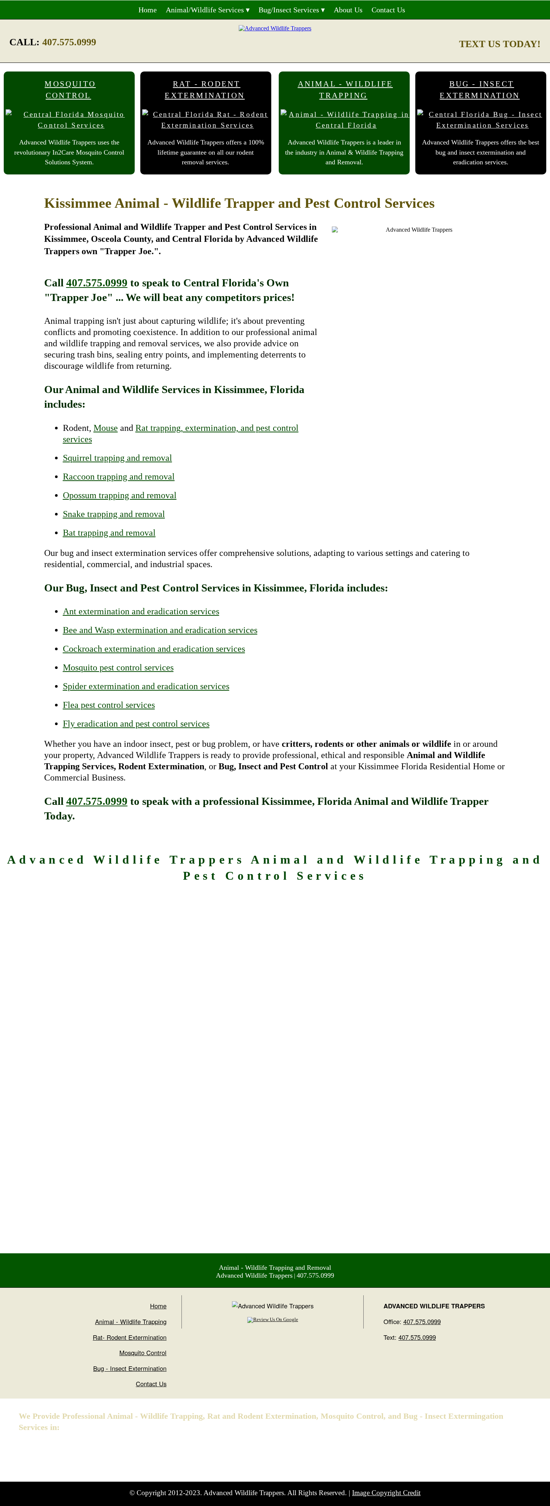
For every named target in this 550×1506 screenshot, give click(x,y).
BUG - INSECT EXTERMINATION (480, 89)
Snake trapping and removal (114, 514)
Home (147, 10)
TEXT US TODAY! (500, 44)
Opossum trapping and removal (120, 495)
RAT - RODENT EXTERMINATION (205, 89)
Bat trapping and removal (109, 533)
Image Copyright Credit (386, 1493)
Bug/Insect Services (289, 10)
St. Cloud (146, 1451)
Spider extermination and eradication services (146, 686)
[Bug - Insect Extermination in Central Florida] (482, 122)
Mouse (106, 428)
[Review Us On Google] (272, 1319)
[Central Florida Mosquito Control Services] (71, 122)
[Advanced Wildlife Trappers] (275, 28)
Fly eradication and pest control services (136, 723)
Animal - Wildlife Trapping (130, 1321)
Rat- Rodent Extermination (129, 1337)
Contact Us (388, 10)
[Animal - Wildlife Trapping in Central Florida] (346, 122)
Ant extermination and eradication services (141, 611)
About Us (348, 10)
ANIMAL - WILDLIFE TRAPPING (345, 89)
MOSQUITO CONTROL (70, 89)
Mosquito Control (142, 1352)
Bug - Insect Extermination (129, 1368)
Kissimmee (112, 1451)
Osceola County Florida (55, 1451)
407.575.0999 (69, 42)
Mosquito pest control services (118, 667)
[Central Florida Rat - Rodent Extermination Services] (207, 122)
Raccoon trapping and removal (119, 476)
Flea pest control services (109, 705)
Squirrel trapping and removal (117, 458)
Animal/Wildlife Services (205, 10)
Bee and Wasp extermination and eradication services (160, 630)
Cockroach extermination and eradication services (154, 649)
